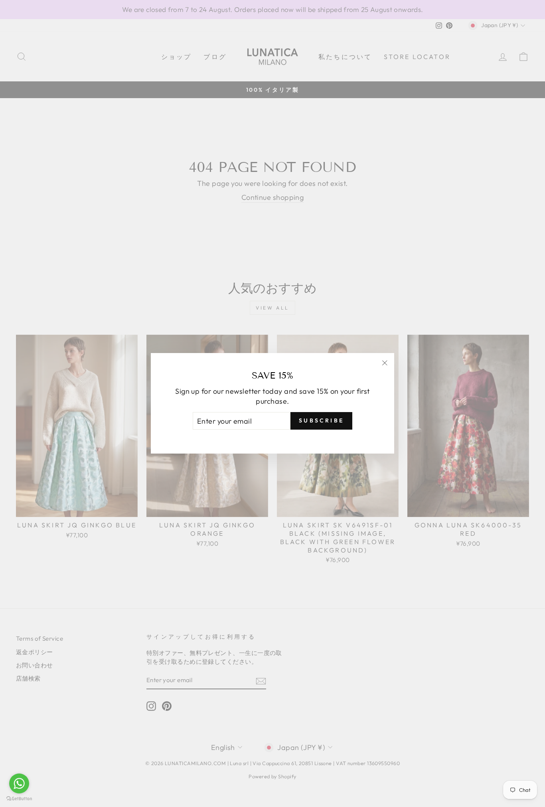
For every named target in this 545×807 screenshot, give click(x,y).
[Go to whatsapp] (19, 783)
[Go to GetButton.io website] (19, 798)
